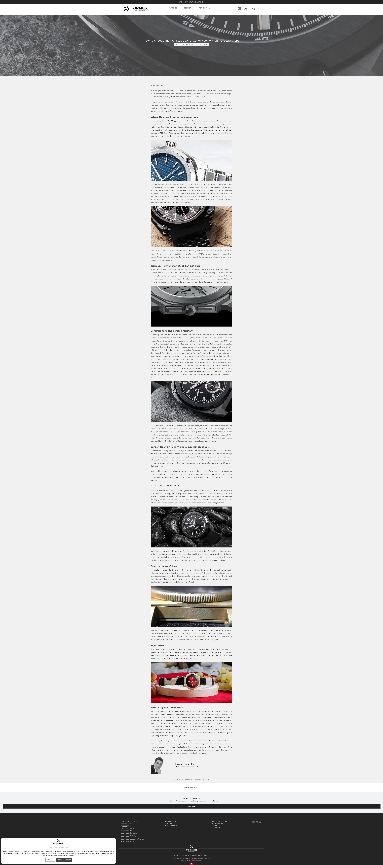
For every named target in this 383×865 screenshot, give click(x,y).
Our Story (169, 823)
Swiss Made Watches (187, 860)
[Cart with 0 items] (247, 8)
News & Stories (171, 826)
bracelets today (218, 124)
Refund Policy (203, 855)
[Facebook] (253, 822)
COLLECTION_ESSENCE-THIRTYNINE (188, 44)
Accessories (188, 8)
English (254, 9)
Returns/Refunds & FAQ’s (220, 821)
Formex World (205, 8)
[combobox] (256, 9)
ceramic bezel (221, 438)
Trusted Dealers (216, 828)
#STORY (206, 779)
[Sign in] (243, 8)
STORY (205, 44)
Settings (50, 860)
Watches (173, 8)
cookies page (69, 855)
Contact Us (214, 826)
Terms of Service (216, 823)
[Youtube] (260, 822)
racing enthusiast (181, 736)
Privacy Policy (179, 855)
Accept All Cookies (64, 860)
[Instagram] (257, 822)
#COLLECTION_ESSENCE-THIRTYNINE (187, 779)
